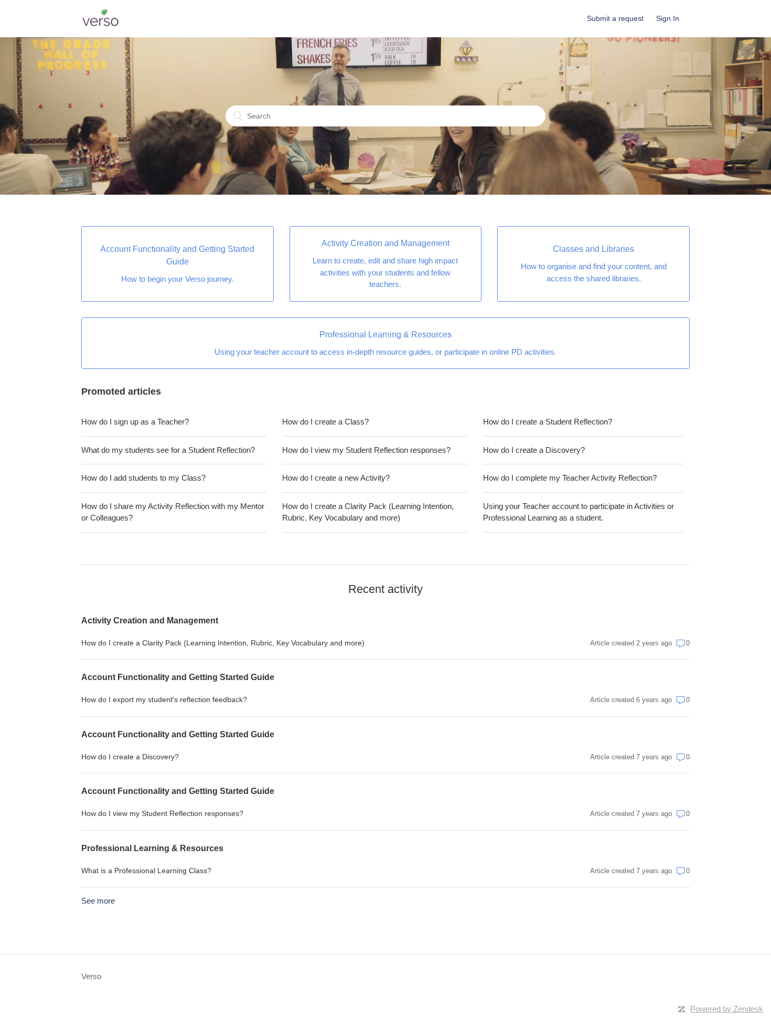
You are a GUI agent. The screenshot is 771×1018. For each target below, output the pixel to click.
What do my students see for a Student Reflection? (168, 450)
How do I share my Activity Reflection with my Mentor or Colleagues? (172, 512)
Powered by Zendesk (726, 1008)
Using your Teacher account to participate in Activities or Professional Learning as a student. (578, 512)
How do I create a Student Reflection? (547, 421)
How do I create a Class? (325, 421)
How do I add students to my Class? (143, 477)
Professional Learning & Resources (152, 848)
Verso (91, 976)
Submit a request (615, 18)
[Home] (100, 23)
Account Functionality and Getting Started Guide (177, 677)
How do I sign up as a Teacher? (135, 421)
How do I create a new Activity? (336, 477)
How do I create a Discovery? (534, 450)
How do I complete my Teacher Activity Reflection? (570, 477)
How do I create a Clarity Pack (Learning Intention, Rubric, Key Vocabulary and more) (368, 512)
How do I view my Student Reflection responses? (366, 450)
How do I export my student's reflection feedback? (164, 699)
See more (98, 900)
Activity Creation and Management (149, 620)
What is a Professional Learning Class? (146, 870)
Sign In (667, 18)
